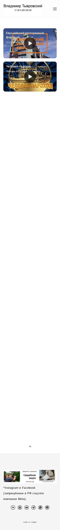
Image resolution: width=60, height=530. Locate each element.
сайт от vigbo (30, 522)
